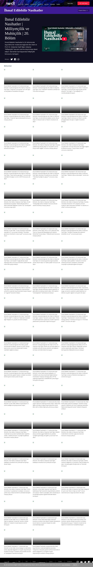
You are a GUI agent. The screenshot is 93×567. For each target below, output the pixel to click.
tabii (13, 562)
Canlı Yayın (84, 3)
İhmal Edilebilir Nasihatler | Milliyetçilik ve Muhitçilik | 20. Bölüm (17, 28)
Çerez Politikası (50, 562)
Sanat (27, 4)
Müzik (46, 4)
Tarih (58, 4)
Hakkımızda (42, 562)
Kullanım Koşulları (69, 562)
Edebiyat (33, 4)
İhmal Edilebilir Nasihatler (23, 10)
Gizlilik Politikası (59, 562)
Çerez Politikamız (66, 565)
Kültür (20, 4)
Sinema (52, 4)
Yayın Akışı (70, 3)
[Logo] (7, 562)
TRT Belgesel (26, 562)
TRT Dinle (19, 562)
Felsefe (40, 4)
